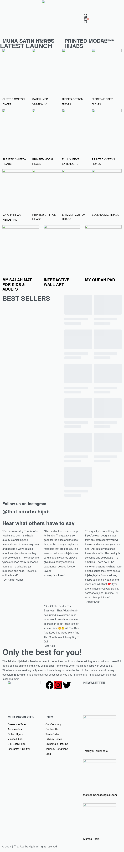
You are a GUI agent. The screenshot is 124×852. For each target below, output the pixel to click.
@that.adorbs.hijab (26, 511)
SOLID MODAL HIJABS (105, 215)
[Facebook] (50, 685)
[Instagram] (58, 685)
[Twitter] (67, 685)
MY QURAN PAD (100, 279)
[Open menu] (2, 19)
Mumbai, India (91, 839)
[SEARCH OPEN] (85, 15)
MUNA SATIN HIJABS (28, 40)
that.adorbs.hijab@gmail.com (100, 795)
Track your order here (95, 751)
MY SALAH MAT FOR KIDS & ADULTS (17, 284)
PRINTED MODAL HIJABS (85, 43)
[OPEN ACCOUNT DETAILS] (85, 22)
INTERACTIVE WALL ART (56, 282)
